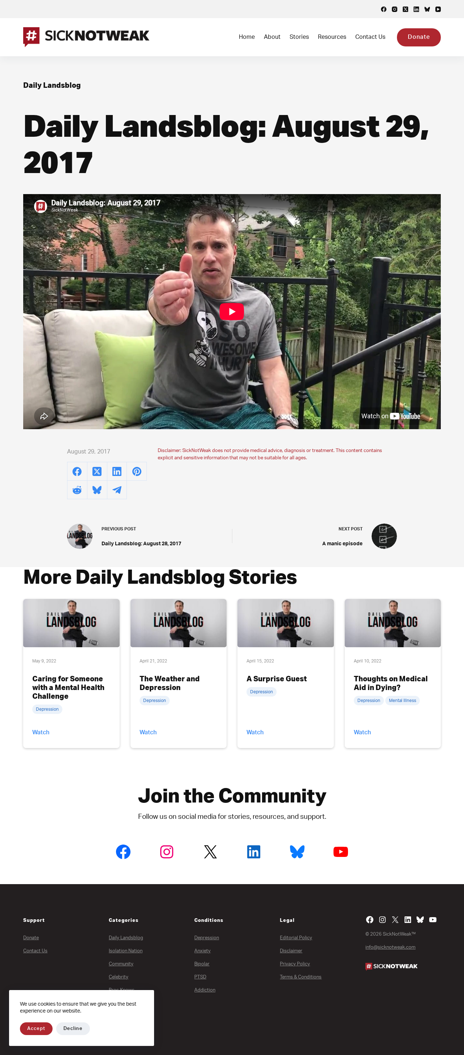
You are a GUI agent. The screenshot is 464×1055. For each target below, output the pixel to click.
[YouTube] (438, 9)
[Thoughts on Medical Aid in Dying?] (393, 623)
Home (247, 37)
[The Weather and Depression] (178, 623)
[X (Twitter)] (405, 9)
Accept (36, 1028)
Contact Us (370, 37)
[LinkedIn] (416, 9)
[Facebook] (383, 9)
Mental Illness (402, 700)
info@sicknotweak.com (390, 947)
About (272, 37)
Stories (299, 37)
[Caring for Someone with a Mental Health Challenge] (71, 623)
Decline (73, 1028)
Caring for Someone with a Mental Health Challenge (68, 688)
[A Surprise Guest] (285, 623)
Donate (419, 37)
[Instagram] (394, 9)
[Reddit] (77, 490)
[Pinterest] (137, 471)
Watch (40, 732)
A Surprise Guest (276, 679)
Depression (47, 709)
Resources (332, 37)
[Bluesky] (427, 9)
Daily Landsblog (52, 85)
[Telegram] (117, 490)
